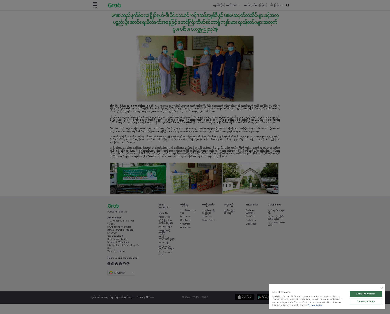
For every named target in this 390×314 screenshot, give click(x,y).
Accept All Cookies (365, 293)
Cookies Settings (366, 301)
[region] (327, 296)
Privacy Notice (315, 305)
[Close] (382, 288)
